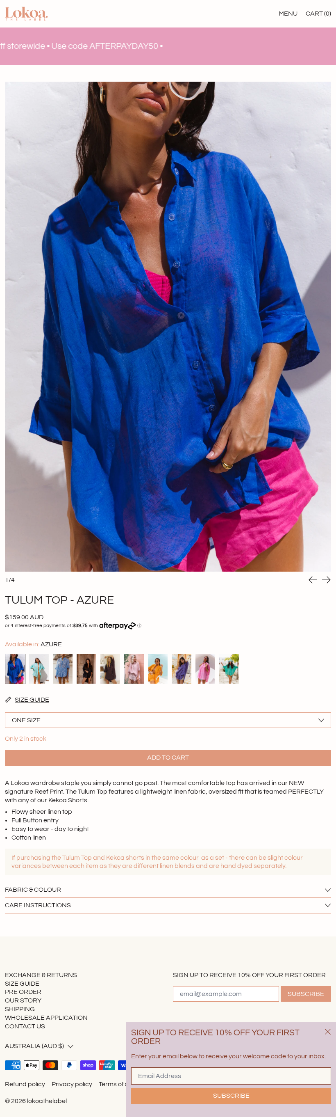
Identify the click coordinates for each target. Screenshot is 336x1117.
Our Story (23, 1000)
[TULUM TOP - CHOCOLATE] (110, 669)
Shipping (20, 1009)
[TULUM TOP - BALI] (62, 669)
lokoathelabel (47, 1101)
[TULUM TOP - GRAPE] (181, 669)
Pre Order (23, 992)
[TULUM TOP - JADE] (229, 669)
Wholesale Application (46, 1017)
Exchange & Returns (41, 975)
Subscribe (306, 994)
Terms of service (122, 1084)
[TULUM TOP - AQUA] (39, 669)
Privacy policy (72, 1084)
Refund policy (25, 1084)
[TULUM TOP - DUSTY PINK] (134, 669)
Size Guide (22, 983)
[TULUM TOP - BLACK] (86, 669)
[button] (168, 327)
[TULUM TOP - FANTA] (158, 669)
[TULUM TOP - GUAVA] (205, 669)
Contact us (25, 1026)
